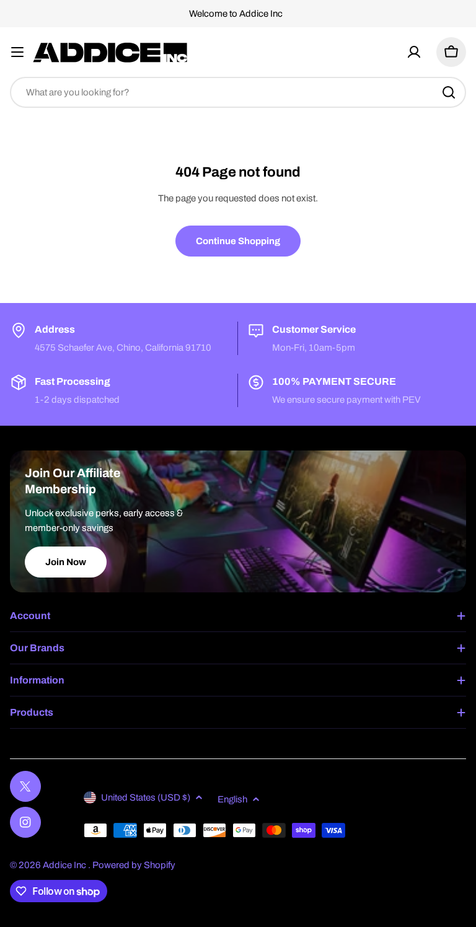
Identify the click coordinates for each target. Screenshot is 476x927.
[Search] (448, 92)
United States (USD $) (145, 797)
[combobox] (238, 92)
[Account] (414, 52)
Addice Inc (65, 865)
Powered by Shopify (133, 865)
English (232, 799)
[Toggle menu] (17, 52)
